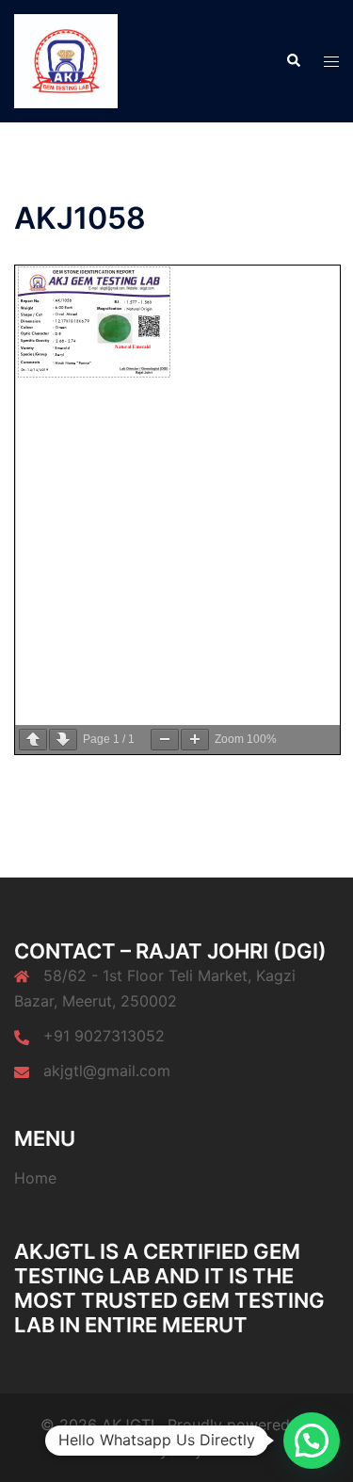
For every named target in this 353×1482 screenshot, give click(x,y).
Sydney (177, 1450)
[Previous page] (33, 739)
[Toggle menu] (331, 61)
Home (35, 1177)
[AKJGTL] (66, 59)
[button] (292, 61)
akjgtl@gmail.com (106, 1070)
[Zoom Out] (165, 739)
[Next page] (63, 739)
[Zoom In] (195, 739)
